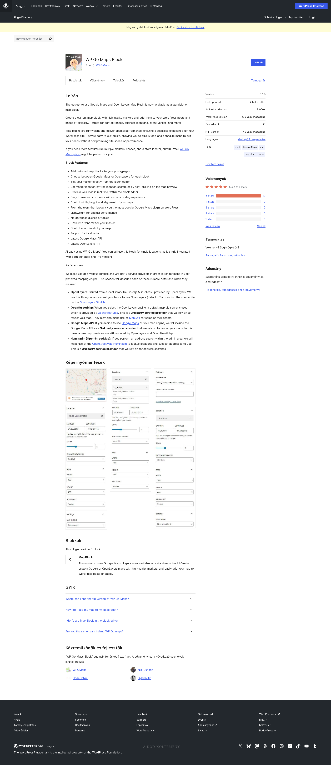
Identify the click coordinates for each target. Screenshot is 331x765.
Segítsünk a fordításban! (190, 27)
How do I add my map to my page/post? (92, 609)
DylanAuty (144, 678)
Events (202, 719)
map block (250, 154)
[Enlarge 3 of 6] (146, 373)
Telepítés (119, 80)
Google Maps (130, 323)
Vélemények (97, 80)
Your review (212, 226)
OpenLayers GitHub (92, 302)
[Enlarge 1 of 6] (102, 373)
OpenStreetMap (108, 312)
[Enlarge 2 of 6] (102, 409)
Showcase (81, 714)
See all (261, 226)
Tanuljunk (142, 714)
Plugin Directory (23, 17)
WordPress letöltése (311, 5)
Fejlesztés (139, 80)
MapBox (134, 318)
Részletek (75, 80)
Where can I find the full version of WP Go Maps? (97, 599)
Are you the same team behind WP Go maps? (94, 631)
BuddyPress (267, 730)
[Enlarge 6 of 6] (191, 411)
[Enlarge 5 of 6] (191, 373)
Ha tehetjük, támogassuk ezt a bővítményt (232, 290)
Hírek (17, 719)
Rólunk (18, 714)
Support (141, 719)
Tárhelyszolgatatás (25, 725)
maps (261, 154)
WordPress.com (269, 714)
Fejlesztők (142, 725)
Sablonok (80, 719)
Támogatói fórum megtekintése (225, 255)
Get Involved (205, 714)
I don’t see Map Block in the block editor (92, 620)
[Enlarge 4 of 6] (146, 453)
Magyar (51, 746)
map (262, 147)
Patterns (80, 730)
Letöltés (258, 62)
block (237, 147)
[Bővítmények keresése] (50, 38)
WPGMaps (103, 65)
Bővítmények (82, 725)
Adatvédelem (21, 730)
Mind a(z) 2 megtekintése (251, 139)
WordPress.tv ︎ (146, 730)
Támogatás (258, 80)
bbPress (265, 725)
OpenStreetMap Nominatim (109, 343)
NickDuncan (145, 670)
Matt (263, 719)
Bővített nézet (214, 164)
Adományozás (207, 725)
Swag (202, 730)
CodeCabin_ (80, 678)
